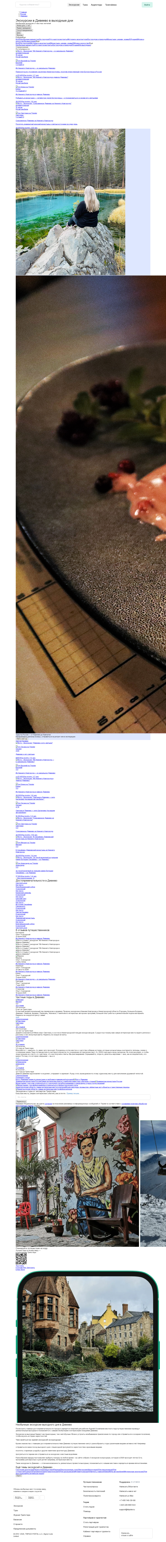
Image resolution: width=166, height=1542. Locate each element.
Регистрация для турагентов (96, 1527)
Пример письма (73, 1093)
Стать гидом (88, 1507)
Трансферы (111, 5)
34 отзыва (20, 1005)
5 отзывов (20, 91)
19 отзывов (20, 1044)
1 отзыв (19, 65)
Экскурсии (18, 1506)
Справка (87, 1536)
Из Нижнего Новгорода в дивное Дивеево (33, 938)
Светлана (19, 1023)
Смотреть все (21, 883)
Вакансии (17, 1519)
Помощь (87, 1511)
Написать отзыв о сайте (127, 1534)
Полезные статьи (23, 1077)
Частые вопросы (90, 1486)
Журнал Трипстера (21, 1515)
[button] (147, 5)
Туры (85, 5)
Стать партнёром (91, 1522)
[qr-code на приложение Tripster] (42, 1497)
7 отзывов (20, 1068)
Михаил (19, 1002)
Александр (20, 1064)
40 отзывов (20, 1027)
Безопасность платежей (94, 1491)
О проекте (17, 1524)
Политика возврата (92, 1496)
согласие (48, 1104)
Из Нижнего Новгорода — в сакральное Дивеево (35, 979)
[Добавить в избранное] (17, 59)
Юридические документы (24, 1529)
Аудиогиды (96, 5)
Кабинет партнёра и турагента (96, 1531)
